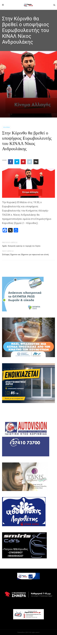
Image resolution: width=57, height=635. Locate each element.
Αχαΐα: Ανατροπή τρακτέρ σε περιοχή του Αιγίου (21, 246)
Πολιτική (6, 127)
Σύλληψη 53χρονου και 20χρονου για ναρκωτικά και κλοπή (25, 254)
